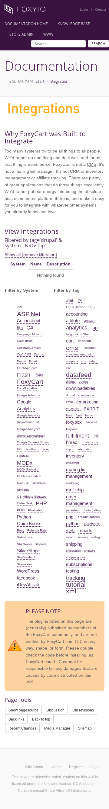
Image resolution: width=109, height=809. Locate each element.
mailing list (76, 469)
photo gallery (92, 510)
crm (83, 361)
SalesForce (25, 537)
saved (70, 537)
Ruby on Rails (37, 530)
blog (69, 334)
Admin (57, 767)
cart (70, 340)
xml (71, 591)
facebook (26, 577)
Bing (20, 327)
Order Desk (25, 503)
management (79, 476)
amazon (89, 320)
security (83, 537)
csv (68, 368)
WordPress (28, 570)
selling (95, 537)
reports (85, 530)
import (70, 449)
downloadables (80, 388)
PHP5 (21, 510)
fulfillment (77, 436)
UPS (91, 307)
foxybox (74, 422)
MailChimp (39, 483)
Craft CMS (24, 354)
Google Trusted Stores (33, 442)
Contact (100, 9)
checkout (84, 340)
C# (29, 328)
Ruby (20, 530)
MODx (24, 463)
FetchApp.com (27, 368)
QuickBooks (29, 523)
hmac (71, 442)
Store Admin (21, 34)
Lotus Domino (75, 307)
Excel (33, 361)
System (17, 264)
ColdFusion (25, 340)
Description (59, 264)
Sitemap (85, 728)
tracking (75, 578)
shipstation (73, 550)
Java (45, 449)
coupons (72, 361)
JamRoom (32, 449)
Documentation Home (26, 23)
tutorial (76, 584)
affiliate (73, 320)
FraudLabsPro (27, 388)
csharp (93, 361)
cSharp (86, 334)
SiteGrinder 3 (26, 557)
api (95, 327)
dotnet (83, 381)
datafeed (78, 374)
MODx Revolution (29, 476)
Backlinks (16, 719)
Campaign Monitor (29, 334)
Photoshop (36, 510)
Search (98, 43)
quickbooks (92, 523)
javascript (72, 462)
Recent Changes (22, 728)
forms (89, 415)
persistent (73, 510)
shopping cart (75, 557)
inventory (75, 455)
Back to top (41, 719)
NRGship (23, 489)
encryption (73, 408)
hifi (96, 435)
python (72, 523)
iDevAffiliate (28, 584)
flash (69, 415)
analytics (76, 328)
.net (69, 300)
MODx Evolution (28, 469)
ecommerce (86, 395)
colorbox (90, 347)
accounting (77, 313)
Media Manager (57, 728)
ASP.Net (29, 313)
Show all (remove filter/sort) (31, 254)
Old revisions (83, 710)
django (71, 381)
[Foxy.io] (27, 10)
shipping (74, 544)
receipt (70, 530)
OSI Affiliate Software (32, 496)
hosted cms (90, 442)
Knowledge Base (74, 23)
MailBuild (23, 483)
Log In (94, 767)
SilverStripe (28, 550)
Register (76, 767)
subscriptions (79, 564)
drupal (70, 395)
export (91, 409)
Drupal (21, 361)
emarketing (87, 401)
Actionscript (28, 320)
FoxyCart (30, 381)
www (48, 34)
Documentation (51, 65)
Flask (39, 374)
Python (24, 516)
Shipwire (41, 544)
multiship (75, 489)
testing (72, 570)
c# (76, 334)
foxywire (71, 429)
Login (84, 9)
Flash (23, 375)
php (69, 516)
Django (39, 354)
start (40, 81)
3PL (20, 307)
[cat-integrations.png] (42, 110)
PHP (41, 503)
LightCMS (24, 455)
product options (89, 516)
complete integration (80, 354)
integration (58, 81)
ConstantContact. (29, 347)
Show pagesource (23, 710)
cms (72, 347)
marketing (73, 483)
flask (79, 415)
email (69, 401)
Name (36, 264)
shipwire (89, 550)
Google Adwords (28, 395)
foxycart (91, 422)
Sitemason (24, 564)
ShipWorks (24, 544)
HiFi (19, 449)
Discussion (55, 710)
